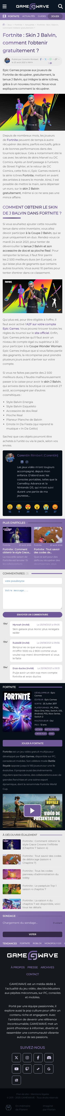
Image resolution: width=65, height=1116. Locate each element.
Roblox (37, 943)
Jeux (9, 25)
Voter (32, 934)
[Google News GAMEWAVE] (16, 1080)
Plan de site (22, 1094)
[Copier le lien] (56, 59)
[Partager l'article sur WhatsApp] (50, 59)
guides (42, 16)
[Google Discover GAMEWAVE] (48, 1068)
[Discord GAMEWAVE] (48, 1057)
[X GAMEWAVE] (16, 1057)
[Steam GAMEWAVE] (38, 1068)
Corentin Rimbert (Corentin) (37, 455)
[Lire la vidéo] (32, 810)
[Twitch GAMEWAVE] (27, 1068)
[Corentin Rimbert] (8, 61)
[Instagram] (27, 462)
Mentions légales (40, 1094)
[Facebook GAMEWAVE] (38, 1057)
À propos (18, 967)
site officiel (42, 333)
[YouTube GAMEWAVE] (16, 1068)
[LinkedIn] (22, 462)
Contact (32, 974)
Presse (32, 967)
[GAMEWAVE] (32, 6)
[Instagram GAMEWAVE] (27, 1057)
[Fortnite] (17, 713)
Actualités (29, 25)
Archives (47, 967)
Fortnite (18, 25)
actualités (28, 16)
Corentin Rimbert (30, 59)
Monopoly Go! (53, 943)
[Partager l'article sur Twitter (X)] (45, 59)
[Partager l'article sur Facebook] (41, 59)
